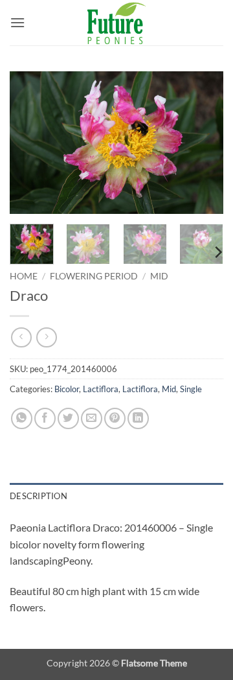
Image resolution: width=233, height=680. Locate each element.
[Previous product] (46, 337)
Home (24, 276)
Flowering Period (94, 276)
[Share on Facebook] (45, 418)
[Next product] (21, 337)
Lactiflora (100, 389)
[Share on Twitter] (68, 418)
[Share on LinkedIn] (138, 418)
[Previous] (30, 142)
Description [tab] (38, 496)
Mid (159, 276)
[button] (17, 22)
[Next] (202, 142)
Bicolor (66, 389)
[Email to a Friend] (91, 418)
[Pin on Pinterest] (115, 418)
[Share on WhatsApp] (21, 418)
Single (191, 389)
